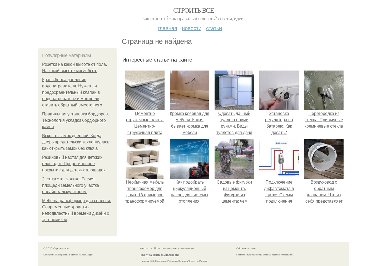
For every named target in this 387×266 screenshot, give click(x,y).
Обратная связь (246, 248)
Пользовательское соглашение (174, 248)
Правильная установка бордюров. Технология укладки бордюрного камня (75, 120)
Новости (191, 28)
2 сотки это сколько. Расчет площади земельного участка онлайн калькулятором (70, 185)
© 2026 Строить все (56, 248)
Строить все (193, 10)
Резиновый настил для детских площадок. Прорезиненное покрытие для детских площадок (73, 163)
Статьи (214, 28)
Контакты (146, 248)
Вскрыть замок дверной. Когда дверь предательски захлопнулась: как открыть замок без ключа (76, 142)
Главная (167, 28)
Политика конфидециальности (159, 254)
